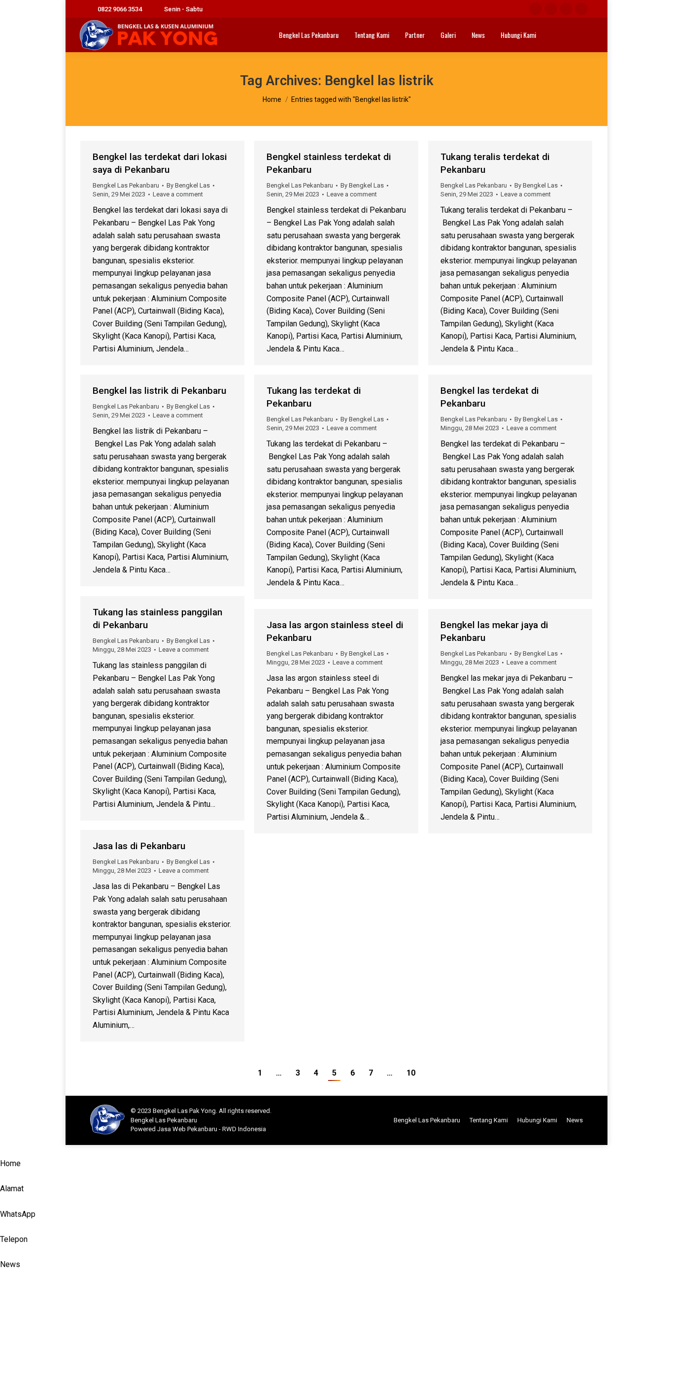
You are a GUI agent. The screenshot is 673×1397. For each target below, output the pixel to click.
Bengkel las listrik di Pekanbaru (159, 390)
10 (410, 1073)
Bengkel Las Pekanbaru (126, 185)
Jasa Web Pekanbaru (187, 1129)
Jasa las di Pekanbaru (139, 846)
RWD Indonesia (244, 1129)
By (188, 185)
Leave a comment (178, 194)
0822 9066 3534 (120, 9)
